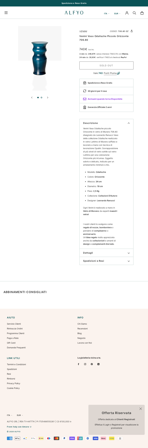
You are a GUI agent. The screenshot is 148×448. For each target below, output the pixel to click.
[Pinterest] (92, 364)
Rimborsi (11, 378)
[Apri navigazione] (6, 12)
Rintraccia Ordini (15, 328)
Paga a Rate (12, 338)
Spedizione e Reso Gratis (74, 3)
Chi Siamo (82, 324)
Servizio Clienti (14, 324)
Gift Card (11, 343)
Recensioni (82, 328)
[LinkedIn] (98, 364)
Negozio (81, 338)
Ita (105, 13)
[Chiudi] (140, 408)
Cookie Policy (13, 388)
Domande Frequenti (16, 347)
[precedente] (32, 97)
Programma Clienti (15, 333)
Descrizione (90, 123)
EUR (116, 13)
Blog (79, 333)
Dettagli (88, 252)
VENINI (83, 31)
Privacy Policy (13, 383)
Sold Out (106, 65)
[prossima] (48, 97)
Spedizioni (12, 369)
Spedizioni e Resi (93, 260)
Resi (9, 374)
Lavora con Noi (84, 343)
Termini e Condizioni (16, 364)
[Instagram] (85, 364)
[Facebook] (78, 364)
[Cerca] (134, 12)
